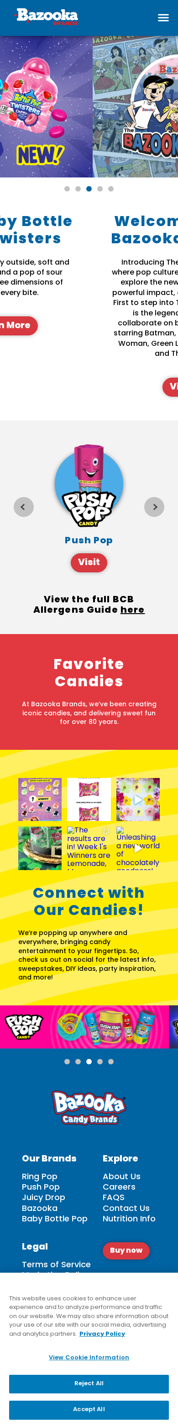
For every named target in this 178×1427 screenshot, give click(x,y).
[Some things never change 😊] (88, 799)
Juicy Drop (43, 1198)
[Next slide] (154, 507)
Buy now (126, 1251)
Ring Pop (40, 1177)
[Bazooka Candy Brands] (45, 18)
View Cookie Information (89, 1358)
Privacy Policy (102, 1334)
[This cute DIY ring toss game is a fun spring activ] (138, 799)
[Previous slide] (24, 507)
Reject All (89, 1384)
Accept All (89, 1410)
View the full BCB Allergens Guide (89, 606)
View (116, 387)
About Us (122, 1177)
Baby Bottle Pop (55, 1219)
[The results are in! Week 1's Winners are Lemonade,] (88, 848)
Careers (119, 1187)
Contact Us (126, 1208)
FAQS (114, 1198)
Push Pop (41, 1187)
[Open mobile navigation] (163, 17)
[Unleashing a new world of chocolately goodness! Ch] (138, 848)
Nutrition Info (129, 1219)
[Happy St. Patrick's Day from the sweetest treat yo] (40, 848)
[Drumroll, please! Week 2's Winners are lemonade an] (40, 799)
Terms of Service (56, 1265)
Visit (89, 563)
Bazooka (40, 1208)
